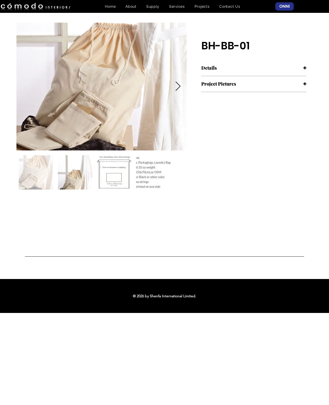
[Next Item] (178, 87)
